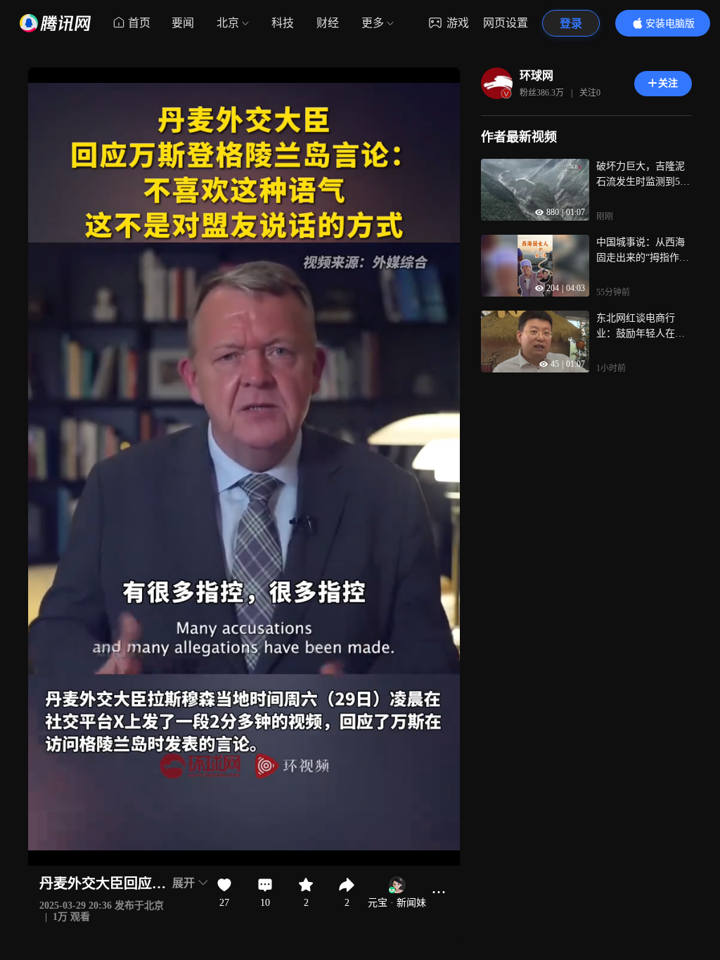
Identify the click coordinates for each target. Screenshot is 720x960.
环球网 (536, 76)
